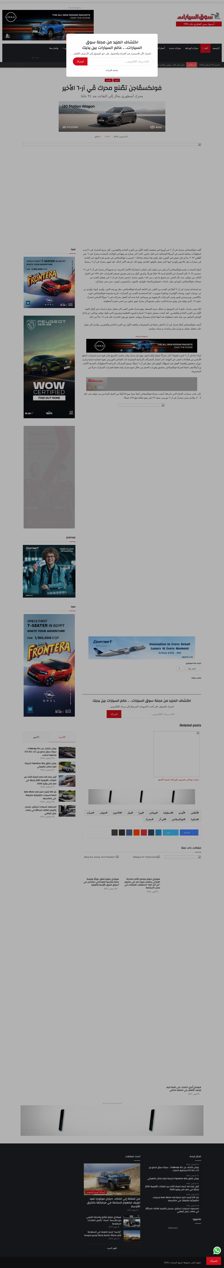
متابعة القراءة (112, 70)
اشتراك (80, 61)
